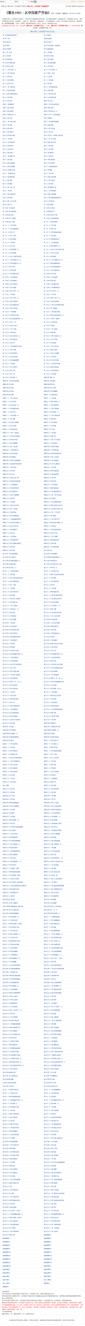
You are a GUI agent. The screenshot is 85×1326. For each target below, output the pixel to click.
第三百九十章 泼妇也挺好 (51, 706)
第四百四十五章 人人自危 (51, 802)
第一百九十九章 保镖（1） (10, 377)
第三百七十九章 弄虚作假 (10, 688)
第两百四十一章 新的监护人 (11, 450)
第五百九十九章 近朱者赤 (51, 1069)
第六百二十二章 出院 (9, 1110)
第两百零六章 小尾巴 (50, 388)
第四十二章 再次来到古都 (51, 104)
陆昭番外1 (47, 1283)
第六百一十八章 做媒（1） (10, 1103)
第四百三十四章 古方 (50, 782)
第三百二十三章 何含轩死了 (11, 592)
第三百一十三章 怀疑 (9, 574)
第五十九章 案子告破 (9, 135)
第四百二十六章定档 (50, 768)
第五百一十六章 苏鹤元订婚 (11, 927)
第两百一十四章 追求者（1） (52, 401)
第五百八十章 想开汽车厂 (10, 1038)
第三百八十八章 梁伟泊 (50, 702)
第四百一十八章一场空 (50, 754)
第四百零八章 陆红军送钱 (51, 737)
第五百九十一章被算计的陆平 (52, 1055)
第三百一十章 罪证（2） (51, 567)
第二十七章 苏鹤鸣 (8, 80)
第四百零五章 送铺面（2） (10, 733)
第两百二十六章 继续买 (50, 422)
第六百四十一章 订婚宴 (50, 1141)
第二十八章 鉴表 (48, 80)
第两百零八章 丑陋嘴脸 (50, 391)
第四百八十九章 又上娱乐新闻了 (53, 879)
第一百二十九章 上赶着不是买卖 (12, 256)
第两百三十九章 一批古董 (10, 446)
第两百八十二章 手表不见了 (52, 519)
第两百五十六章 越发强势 (51, 474)
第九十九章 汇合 (7, 204)
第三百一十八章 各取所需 (51, 581)
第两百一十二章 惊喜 (50, 398)
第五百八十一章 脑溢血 (50, 1038)
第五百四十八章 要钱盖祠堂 (11, 982)
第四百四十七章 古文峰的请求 (52, 806)
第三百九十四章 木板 (50, 713)
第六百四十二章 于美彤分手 (11, 1145)
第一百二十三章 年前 (9, 246)
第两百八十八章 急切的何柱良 (52, 529)
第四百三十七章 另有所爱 (51, 789)
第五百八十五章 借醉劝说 (51, 1044)
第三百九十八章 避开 (50, 719)
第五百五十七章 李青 (50, 996)
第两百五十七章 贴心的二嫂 (11, 477)
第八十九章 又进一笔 (9, 187)
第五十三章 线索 (7, 125)
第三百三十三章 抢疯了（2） (11, 609)
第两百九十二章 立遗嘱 (50, 536)
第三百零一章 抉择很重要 (10, 554)
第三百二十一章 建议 (9, 588)
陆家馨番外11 (48, 1252)
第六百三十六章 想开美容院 (11, 1134)
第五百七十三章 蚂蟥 (50, 1024)
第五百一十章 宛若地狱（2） (11, 917)
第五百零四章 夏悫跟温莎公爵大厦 (13, 906)
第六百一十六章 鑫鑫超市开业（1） (13, 1100)
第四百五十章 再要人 (9, 813)
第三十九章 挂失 (7, 101)
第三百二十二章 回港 (50, 588)
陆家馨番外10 (7, 1252)
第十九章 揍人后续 (8, 66)
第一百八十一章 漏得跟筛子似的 (12, 346)
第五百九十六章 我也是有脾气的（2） (14, 1065)
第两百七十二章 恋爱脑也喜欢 (52, 502)
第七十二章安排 (48, 156)
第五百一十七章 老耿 (50, 927)
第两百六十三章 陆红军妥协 (11, 488)
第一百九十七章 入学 (9, 374)
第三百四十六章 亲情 (50, 630)
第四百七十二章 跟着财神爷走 (11, 851)
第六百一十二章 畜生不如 (10, 1093)
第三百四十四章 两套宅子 (51, 626)
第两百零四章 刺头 (49, 384)
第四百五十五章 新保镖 (50, 820)
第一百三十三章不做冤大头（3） (12, 263)
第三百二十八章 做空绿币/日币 (53, 598)
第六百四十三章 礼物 (50, 1145)
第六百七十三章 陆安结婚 (51, 1197)
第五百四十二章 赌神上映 (10, 972)
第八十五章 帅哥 (7, 180)
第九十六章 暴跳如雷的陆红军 (52, 197)
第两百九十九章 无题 (9, 550)
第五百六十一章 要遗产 (50, 1003)
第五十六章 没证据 (49, 128)
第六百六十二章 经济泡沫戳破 (11, 1179)
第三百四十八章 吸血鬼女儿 (52, 633)
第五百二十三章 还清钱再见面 (52, 937)
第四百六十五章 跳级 (50, 837)
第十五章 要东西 (7, 59)
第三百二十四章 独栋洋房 (51, 592)
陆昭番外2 (6, 1287)
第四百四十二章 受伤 (9, 799)
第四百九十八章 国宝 (9, 896)
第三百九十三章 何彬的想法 (11, 713)
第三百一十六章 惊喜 (50, 578)
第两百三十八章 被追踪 (50, 443)
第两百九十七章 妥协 (9, 547)
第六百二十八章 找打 (9, 1121)
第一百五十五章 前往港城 (10, 301)
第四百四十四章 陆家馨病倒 (11, 802)
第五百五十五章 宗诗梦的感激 (52, 993)
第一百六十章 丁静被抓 (50, 308)
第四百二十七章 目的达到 (10, 771)
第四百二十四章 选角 (50, 764)
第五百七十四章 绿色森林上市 (11, 1027)
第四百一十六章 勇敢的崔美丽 (52, 751)
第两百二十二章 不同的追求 (52, 415)
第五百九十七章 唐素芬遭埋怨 (52, 1065)
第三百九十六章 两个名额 (51, 716)
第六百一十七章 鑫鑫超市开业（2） (54, 1100)
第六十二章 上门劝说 (50, 139)
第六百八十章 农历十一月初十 (12, 1210)
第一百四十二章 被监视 (50, 277)
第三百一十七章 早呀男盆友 (11, 581)
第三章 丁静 (6, 38)
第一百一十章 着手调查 (50, 222)
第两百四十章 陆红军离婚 (51, 446)
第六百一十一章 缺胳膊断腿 (52, 1089)
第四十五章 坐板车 (8, 111)
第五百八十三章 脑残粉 (50, 1041)
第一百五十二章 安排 (50, 294)
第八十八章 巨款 (48, 184)
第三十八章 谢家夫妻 (50, 97)
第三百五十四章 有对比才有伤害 (53, 643)
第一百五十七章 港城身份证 (11, 305)
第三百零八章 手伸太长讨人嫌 (52, 564)
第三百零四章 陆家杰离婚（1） (53, 557)
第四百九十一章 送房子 (50, 882)
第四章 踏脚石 (48, 38)
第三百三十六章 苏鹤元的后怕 (52, 612)
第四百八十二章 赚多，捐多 (11, 868)
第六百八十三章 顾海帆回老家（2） (54, 1214)
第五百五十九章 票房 (50, 1000)
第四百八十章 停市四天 (9, 865)
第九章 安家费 (7, 49)
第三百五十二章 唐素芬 (50, 640)
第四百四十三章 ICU (50, 799)
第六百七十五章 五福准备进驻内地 (54, 1200)
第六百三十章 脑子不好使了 (11, 1124)
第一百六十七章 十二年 (9, 322)
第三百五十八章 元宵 (50, 650)
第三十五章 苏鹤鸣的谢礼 (10, 94)
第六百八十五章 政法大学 (51, 1217)
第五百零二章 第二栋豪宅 (10, 903)
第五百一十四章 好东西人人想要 (12, 923)
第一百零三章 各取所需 (9, 211)
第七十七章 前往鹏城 (9, 166)
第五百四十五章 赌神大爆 (51, 975)
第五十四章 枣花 (48, 125)
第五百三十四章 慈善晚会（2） (12, 958)
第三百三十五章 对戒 (9, 612)
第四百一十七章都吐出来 (10, 754)
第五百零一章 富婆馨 (50, 899)
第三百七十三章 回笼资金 (10, 678)
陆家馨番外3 (47, 1238)
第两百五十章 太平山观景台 (52, 464)
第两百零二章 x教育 (49, 381)
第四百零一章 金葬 (8, 726)
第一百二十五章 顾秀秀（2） (11, 249)
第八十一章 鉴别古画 (9, 173)
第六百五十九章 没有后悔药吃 (52, 1172)
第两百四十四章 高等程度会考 (52, 453)
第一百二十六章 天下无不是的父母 (54, 249)
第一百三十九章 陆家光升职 (11, 273)
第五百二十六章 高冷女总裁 (11, 944)
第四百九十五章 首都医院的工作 (53, 889)
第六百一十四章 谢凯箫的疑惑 (11, 1096)
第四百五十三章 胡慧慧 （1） (52, 816)
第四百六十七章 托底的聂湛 (52, 841)
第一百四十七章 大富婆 (9, 287)
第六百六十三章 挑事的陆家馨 (53, 1179)
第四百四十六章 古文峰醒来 (11, 806)
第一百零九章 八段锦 (9, 222)
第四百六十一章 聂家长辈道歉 (52, 830)
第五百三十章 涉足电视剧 (10, 951)
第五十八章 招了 (48, 132)
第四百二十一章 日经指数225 (11, 761)
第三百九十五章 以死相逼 (10, 716)
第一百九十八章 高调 (50, 374)
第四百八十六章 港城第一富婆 (11, 875)
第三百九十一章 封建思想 (10, 709)
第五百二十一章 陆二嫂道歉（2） (54, 934)
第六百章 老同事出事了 (9, 1072)
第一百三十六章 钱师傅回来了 (52, 267)
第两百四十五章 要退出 (9, 457)
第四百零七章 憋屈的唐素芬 (11, 737)
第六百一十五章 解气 (50, 1096)
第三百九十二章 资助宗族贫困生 (53, 709)
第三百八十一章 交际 (9, 692)
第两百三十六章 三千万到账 (52, 439)
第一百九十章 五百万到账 (51, 360)
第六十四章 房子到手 (50, 142)
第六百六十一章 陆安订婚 (51, 1176)
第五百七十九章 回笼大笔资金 (52, 1034)
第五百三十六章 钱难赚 (9, 962)
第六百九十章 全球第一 (10, 1228)
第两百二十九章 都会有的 (10, 429)
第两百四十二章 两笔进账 (51, 450)
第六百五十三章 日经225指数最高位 (54, 1162)
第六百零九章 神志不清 (50, 1086)
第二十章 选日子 (48, 66)
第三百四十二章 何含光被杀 (52, 623)
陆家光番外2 (47, 1276)
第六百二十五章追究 (50, 1114)
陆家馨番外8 (6, 1248)
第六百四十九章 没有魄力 (51, 1155)
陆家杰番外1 (47, 1266)
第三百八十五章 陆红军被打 (11, 699)
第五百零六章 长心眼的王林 (11, 910)
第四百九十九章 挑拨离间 (51, 896)
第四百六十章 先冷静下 (9, 830)
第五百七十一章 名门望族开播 (52, 1020)
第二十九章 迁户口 (8, 83)
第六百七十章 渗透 (8, 1193)
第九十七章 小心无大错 (9, 201)
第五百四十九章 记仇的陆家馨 (52, 982)
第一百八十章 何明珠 (50, 343)
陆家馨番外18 (7, 1266)
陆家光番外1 (6, 1276)
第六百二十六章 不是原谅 (10, 1117)
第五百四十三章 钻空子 (50, 972)
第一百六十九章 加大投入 (10, 325)
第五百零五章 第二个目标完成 (52, 906)
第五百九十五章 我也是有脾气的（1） (55, 1062)
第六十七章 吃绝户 (8, 149)
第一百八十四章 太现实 (50, 350)
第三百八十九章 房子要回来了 (11, 706)
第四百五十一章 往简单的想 (52, 813)
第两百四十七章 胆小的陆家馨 (11, 460)
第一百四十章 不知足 (50, 273)
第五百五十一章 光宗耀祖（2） (53, 986)
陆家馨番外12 (7, 1255)
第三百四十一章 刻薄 (9, 623)
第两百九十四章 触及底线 (51, 540)
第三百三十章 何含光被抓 (51, 602)
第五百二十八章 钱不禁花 (10, 948)
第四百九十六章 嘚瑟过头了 (11, 892)
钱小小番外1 (47, 1280)
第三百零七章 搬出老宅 (9, 564)
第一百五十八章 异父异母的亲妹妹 (54, 305)
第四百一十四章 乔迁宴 (50, 747)
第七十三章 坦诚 (7, 159)
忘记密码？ (81, 1)
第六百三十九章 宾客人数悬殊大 (53, 1138)
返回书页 (81, 6)
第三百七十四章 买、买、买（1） (54, 678)
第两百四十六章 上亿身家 (51, 457)
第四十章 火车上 (48, 101)
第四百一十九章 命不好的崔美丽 (12, 758)
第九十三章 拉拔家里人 (9, 194)
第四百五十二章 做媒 (9, 816)
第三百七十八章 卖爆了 (50, 685)
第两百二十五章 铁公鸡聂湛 (11, 422)
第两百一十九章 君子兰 (9, 412)
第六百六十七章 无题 (50, 1186)
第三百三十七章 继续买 (9, 616)
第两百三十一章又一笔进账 (11, 433)
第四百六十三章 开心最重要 (52, 834)
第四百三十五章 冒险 (50, 785)
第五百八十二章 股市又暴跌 (11, 1041)
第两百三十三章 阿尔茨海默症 (11, 436)
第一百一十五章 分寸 (9, 232)
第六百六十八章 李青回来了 (11, 1190)
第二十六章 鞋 (48, 76)
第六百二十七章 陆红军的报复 (52, 1117)
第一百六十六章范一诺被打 (52, 318)
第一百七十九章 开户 (9, 343)
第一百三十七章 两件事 (9, 270)
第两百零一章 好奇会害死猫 (11, 381)
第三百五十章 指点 (49, 637)
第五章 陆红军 (7, 42)
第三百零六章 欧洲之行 (50, 560)
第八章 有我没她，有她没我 (52, 45)
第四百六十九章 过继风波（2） (53, 844)
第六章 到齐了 (48, 42)
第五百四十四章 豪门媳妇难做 (11, 975)
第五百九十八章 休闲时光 (10, 1069)
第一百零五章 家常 (8, 215)
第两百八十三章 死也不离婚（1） (12, 522)
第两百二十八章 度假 (50, 426)
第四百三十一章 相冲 (9, 778)
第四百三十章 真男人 (50, 775)
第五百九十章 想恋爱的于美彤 (11, 1055)
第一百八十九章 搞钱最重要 (11, 360)
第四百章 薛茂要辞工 (50, 723)
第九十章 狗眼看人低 (50, 187)
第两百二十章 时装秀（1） (52, 412)
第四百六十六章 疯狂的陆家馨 (11, 841)
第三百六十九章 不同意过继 (11, 671)
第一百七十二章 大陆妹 (50, 329)
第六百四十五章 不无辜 (50, 1148)
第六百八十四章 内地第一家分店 (12, 1217)
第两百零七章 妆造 (8, 391)
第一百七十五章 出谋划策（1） (12, 336)
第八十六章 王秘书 (49, 180)
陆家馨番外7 (47, 1245)
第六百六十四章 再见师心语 (11, 1183)
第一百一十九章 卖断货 (9, 239)
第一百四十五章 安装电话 (10, 284)
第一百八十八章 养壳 (50, 356)
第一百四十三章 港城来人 (10, 280)
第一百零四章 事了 (49, 211)
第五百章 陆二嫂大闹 (9, 899)
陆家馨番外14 (7, 1259)
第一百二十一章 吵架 (9, 242)
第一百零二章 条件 (49, 208)
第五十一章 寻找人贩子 (9, 121)
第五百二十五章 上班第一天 (52, 941)
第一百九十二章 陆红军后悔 (52, 363)
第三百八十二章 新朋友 (50, 692)
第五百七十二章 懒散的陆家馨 (11, 1024)
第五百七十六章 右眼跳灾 (10, 1031)
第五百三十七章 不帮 (50, 962)
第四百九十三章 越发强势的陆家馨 (54, 885)
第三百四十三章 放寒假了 (10, 626)
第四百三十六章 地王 (9, 789)
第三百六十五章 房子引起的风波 (12, 664)
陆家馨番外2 (6, 1238)
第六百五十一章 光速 (50, 1159)
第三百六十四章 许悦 (50, 661)
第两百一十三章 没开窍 (9, 401)
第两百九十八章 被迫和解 (51, 547)
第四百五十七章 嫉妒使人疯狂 (52, 823)
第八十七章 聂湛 (7, 184)
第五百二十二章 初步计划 (10, 937)
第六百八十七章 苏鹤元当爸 (52, 1221)
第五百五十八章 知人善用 (10, 1000)
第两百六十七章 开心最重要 (11, 495)
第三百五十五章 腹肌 (9, 647)
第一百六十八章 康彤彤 (50, 322)
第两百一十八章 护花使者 (51, 408)
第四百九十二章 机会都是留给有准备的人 (15, 885)
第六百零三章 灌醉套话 (50, 1076)
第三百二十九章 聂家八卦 (10, 602)
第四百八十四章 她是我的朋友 (11, 872)
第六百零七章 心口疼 (50, 1083)
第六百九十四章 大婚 (9, 1235)
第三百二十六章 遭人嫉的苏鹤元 (53, 595)
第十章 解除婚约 (48, 49)
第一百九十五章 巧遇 (9, 370)
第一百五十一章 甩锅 (9, 294)
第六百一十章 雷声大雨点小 (11, 1089)
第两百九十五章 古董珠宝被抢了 (12, 543)
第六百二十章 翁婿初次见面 (11, 1107)
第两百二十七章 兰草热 (9, 426)
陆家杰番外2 (6, 1269)
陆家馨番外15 (48, 1259)
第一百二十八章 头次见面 (51, 253)
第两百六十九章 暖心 (9, 498)
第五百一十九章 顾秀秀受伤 (52, 930)
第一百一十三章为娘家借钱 (11, 229)
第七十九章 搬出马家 (9, 170)
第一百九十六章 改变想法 (51, 370)
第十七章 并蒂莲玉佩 (9, 63)
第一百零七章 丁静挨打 (9, 218)
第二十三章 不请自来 (9, 73)
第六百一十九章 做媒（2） (52, 1103)
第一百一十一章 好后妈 (9, 225)
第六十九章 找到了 (8, 152)
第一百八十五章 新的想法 (10, 353)
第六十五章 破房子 (8, 146)
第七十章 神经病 (48, 152)
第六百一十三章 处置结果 (51, 1093)
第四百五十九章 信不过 (50, 827)
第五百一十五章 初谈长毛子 (52, 923)
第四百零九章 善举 (8, 740)
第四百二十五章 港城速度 (10, 768)
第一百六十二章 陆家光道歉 (52, 312)
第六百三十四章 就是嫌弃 (10, 1131)
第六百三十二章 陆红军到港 (11, 1127)
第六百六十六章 (7, 1186)
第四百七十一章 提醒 (50, 847)
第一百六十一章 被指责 (9, 312)
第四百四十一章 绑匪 (50, 796)
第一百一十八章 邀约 (50, 235)
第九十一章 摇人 (7, 190)
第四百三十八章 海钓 (9, 792)
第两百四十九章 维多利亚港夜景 (12, 464)
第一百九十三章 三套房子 (10, 367)
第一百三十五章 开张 (9, 267)
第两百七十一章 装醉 (9, 502)
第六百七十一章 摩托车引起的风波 (54, 1193)
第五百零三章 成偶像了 (50, 903)
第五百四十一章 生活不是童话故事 (54, 968)
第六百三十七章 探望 (50, 1134)
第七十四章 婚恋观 (49, 159)
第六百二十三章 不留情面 (51, 1110)
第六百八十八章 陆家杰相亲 (11, 1224)
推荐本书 (74, 6)
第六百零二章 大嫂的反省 (10, 1076)
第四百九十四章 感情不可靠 (11, 889)
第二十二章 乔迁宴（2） (51, 69)
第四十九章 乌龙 (7, 118)
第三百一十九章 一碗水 (9, 585)
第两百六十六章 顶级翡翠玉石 (52, 491)
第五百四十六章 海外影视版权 (11, 979)
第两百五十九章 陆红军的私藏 (11, 481)
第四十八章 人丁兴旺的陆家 (52, 114)
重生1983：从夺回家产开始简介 (17, 6)
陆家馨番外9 (47, 1248)
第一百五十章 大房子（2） (52, 291)
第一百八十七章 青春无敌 (10, 356)
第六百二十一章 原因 (50, 1107)
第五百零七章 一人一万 (50, 910)
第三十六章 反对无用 (50, 94)
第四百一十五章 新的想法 (10, 751)
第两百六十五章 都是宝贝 (10, 491)
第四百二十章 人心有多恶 (51, 758)
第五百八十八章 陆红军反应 (11, 1051)
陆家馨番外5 (47, 1242)
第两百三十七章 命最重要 (10, 443)
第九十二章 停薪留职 (50, 190)
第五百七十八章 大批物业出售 (11, 1034)
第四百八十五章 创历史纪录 (52, 872)
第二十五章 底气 (7, 76)
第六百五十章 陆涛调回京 (10, 1159)
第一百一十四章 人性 (50, 229)
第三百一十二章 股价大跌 (51, 571)
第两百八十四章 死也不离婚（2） (54, 522)
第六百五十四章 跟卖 (9, 1166)
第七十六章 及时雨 (49, 163)
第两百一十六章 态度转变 (51, 405)
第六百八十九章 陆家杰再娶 (52, 1224)
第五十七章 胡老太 (8, 132)
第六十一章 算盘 (7, 139)
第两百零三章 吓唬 (8, 384)
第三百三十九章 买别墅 (9, 619)
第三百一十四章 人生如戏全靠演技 (54, 574)
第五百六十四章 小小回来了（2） (12, 1010)
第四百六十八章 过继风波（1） (12, 844)
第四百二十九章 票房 (9, 775)
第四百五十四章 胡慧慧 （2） (11, 820)
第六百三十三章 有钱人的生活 (52, 1127)
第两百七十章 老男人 (50, 498)
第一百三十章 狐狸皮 (50, 256)
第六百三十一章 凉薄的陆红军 (52, 1124)
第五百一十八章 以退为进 (10, 930)
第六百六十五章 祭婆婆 (50, 1183)
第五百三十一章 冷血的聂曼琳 (52, 951)
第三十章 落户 (48, 83)
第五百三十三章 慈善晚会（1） (53, 955)
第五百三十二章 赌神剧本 (10, 955)
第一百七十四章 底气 (50, 332)
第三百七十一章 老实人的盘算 (11, 675)
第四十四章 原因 (48, 108)
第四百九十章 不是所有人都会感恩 (13, 882)
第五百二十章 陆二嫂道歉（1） (12, 934)
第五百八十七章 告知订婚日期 (52, 1048)
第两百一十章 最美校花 (50, 394)
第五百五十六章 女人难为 (10, 996)
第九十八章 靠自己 (49, 201)
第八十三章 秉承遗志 (9, 177)
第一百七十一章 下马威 (9, 329)
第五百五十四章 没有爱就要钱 (11, 993)
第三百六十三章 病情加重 (10, 661)
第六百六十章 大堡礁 (9, 1176)
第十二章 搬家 (48, 52)
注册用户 (73, 1)
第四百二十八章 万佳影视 (51, 771)
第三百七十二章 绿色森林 (51, 675)
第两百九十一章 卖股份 (9, 536)
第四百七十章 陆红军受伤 (10, 847)
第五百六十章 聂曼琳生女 (10, 1003)
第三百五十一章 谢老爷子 (10, 640)
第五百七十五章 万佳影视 (51, 1027)
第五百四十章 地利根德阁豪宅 (11, 968)
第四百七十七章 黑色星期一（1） (54, 858)
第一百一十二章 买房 (50, 225)
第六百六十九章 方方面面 (51, 1190)
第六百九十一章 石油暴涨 (51, 1228)
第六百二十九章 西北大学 (51, 1121)
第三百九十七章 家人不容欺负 (11, 719)
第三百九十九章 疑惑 (9, 723)
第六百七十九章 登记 (50, 1207)
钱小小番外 (6, 785)
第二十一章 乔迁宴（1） (10, 69)
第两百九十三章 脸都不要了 (11, 540)
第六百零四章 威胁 (8, 1079)
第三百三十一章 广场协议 (10, 605)
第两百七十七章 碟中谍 (9, 512)
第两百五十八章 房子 (50, 477)
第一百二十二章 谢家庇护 (51, 242)
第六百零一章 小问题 (50, 1072)
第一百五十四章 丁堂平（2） (52, 298)
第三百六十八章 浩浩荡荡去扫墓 (53, 668)
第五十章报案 (48, 118)
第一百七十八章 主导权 (50, 339)
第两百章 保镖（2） (50, 377)
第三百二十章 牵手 (49, 585)
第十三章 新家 (7, 56)
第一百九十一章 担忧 (9, 363)
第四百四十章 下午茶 (9, 796)
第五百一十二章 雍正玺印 (10, 920)
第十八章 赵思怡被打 (50, 63)
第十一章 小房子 (7, 52)
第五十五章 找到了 (8, 128)
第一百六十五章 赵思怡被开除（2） (13, 318)
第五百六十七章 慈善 (50, 1013)
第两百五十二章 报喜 (50, 467)
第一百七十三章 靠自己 (9, 332)
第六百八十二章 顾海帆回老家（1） (13, 1214)
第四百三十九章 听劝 (50, 792)
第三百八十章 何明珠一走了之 (52, 688)
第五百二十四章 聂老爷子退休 (11, 941)
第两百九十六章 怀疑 (50, 543)
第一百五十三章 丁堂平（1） (11, 298)
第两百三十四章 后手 (50, 436)
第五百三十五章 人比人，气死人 (53, 958)
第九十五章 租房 (7, 197)
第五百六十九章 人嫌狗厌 (51, 1017)
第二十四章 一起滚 (49, 73)
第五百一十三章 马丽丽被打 (52, 920)
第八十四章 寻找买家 (50, 177)
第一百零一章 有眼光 (9, 208)
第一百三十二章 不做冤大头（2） (54, 260)
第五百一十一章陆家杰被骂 (52, 917)
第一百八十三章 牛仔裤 (9, 350)
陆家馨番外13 (48, 1255)
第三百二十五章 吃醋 (9, 595)
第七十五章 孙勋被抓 (9, 163)
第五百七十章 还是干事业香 (11, 1020)
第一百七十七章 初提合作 (10, 339)
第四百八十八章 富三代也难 (11, 879)
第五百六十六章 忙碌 (9, 1013)
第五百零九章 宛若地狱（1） (52, 913)
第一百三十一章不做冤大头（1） (12, 260)
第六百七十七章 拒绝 (50, 1204)
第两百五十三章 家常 (9, 471)
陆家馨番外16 (7, 1262)
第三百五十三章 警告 (9, 643)
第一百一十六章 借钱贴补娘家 (52, 232)
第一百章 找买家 (48, 204)
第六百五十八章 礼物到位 (10, 1172)
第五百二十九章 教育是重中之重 (53, 948)
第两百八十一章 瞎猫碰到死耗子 (12, 519)
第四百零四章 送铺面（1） (52, 730)
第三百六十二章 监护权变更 (52, 657)
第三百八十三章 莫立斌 (9, 695)
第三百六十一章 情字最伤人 (11, 657)
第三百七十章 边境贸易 (50, 671)
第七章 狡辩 (6, 45)
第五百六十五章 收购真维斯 (52, 1010)
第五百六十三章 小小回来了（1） (54, 1006)
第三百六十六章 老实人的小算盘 (53, 664)
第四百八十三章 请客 (50, 868)
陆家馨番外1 (47, 1235)
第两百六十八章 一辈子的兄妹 (52, 495)
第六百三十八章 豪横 (9, 1138)
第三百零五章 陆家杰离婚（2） (12, 560)
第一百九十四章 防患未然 (51, 367)
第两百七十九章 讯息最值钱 (11, 516)
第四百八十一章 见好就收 (51, 865)
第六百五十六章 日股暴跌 (10, 1169)
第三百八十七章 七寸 (9, 702)
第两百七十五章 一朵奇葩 (10, 509)
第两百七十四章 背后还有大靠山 (53, 505)
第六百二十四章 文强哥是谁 (11, 1114)
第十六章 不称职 (48, 59)
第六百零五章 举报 (49, 1079)
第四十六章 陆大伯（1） (51, 111)
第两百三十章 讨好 (49, 429)
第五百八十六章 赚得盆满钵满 (11, 1048)
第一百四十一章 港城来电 (10, 277)
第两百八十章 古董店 (50, 516)
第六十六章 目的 (48, 146)
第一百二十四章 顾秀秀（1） (52, 246)
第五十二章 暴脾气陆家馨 (51, 121)
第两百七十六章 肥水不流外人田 (53, 509)
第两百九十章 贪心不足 (50, 533)
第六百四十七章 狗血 (50, 1152)
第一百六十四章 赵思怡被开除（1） (54, 315)
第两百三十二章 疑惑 (50, 433)
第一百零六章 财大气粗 (50, 215)
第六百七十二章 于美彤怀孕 (11, 1197)
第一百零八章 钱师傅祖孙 (51, 218)
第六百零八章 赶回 (8, 1086)
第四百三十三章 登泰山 (9, 782)
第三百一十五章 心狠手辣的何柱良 (13, 578)
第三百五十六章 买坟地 (50, 647)
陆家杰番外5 (47, 1273)
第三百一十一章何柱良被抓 (11, 571)
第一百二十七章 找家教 (9, 253)
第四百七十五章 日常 (50, 854)
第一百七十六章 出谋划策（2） (53, 336)
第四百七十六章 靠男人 (9, 858)
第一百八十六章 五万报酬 (51, 353)
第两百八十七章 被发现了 (10, 529)
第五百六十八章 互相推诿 (10, 1017)
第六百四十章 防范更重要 (10, 1141)
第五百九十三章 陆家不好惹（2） (54, 1058)
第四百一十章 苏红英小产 (51, 740)
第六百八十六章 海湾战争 (10, 1221)
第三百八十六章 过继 (50, 699)
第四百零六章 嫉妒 (49, 733)
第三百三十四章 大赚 (50, 609)
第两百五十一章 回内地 (9, 467)
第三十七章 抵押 (7, 97)
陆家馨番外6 (6, 1245)
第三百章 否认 (48, 550)
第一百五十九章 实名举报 (10, 308)
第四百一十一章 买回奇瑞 (10, 744)
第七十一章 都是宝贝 (9, 156)
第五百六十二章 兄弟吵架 (10, 1006)
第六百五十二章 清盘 (9, 1162)
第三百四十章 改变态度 (50, 619)
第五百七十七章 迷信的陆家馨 (52, 1031)
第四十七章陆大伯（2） (10, 114)
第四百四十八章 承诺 (9, 809)
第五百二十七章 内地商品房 (52, 944)
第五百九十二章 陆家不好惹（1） (12, 1058)
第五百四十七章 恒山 (50, 979)
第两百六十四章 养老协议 (51, 488)
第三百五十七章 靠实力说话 (11, 650)
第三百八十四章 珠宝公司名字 (52, 695)
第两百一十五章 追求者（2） (11, 405)
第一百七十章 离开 (49, 325)
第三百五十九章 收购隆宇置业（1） (13, 654)
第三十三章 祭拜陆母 (9, 90)
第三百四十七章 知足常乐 (10, 633)
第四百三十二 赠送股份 (50, 778)
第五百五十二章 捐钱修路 (10, 989)
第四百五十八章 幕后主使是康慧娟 (13, 827)
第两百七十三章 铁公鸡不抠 (11, 505)
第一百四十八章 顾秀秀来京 (52, 287)
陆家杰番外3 (47, 1269)
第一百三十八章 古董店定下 (52, 270)
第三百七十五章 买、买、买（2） (12, 681)
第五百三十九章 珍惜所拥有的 (52, 965)
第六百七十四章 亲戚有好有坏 (11, 1200)
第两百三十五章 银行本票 (10, 439)
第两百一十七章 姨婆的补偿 (11, 408)
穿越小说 (4, 6)
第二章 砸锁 (47, 35)
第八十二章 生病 (48, 173)
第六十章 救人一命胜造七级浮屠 (53, 135)
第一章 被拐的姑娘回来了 (10, 35)
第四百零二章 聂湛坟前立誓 (52, 726)
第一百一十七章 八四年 (9, 235)
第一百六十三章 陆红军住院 (11, 315)
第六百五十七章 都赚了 (50, 1169)
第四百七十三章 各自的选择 (52, 851)
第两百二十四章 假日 (50, 419)
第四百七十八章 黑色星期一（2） (12, 861)
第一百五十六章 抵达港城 (51, 301)
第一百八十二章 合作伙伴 (51, 346)
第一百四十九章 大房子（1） (11, 291)
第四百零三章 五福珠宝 (9, 730)
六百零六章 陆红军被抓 (9, 1083)
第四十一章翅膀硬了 (9, 104)
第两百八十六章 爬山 (50, 526)
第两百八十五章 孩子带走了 (11, 526)
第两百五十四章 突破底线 (51, 471)
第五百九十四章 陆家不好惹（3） (12, 1062)
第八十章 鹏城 (48, 170)
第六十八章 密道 (48, 149)
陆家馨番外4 (6, 1242)
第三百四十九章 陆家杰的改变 (11, 637)
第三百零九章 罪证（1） (10, 567)
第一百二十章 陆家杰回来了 (52, 239)
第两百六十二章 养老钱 (50, 484)
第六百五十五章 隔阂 (50, 1166)
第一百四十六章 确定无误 (51, 284)
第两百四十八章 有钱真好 (51, 460)
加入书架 (68, 6)
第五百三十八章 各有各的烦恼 (11, 965)
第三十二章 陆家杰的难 (50, 87)
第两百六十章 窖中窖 (50, 481)
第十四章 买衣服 (48, 56)
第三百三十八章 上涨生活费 (52, 616)
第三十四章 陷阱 (48, 90)
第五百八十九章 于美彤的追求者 (53, 1051)
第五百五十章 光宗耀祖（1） (11, 986)
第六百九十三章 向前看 (51, 1231)
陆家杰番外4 (6, 1273)
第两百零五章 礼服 (8, 388)
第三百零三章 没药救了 (9, 557)
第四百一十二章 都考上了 (51, 744)
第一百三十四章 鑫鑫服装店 (52, 263)
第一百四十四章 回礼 (50, 280)
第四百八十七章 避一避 (50, 875)
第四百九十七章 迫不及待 (51, 892)
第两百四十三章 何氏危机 (10, 453)
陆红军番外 (6, 1280)
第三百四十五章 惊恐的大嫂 (11, 630)
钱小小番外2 (6, 1283)
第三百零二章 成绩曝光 (50, 554)
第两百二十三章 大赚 (9, 419)
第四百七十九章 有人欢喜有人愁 (53, 861)
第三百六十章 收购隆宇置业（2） (54, 654)
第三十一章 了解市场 (9, 87)
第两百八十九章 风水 (9, 533)
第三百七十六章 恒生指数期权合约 (54, 681)
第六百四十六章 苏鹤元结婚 (11, 1152)
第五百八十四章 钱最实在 (10, 1044)
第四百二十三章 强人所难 (10, 764)
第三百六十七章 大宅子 (9, 668)
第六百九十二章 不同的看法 (11, 1231)
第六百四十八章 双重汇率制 (11, 1155)
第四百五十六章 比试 (9, 823)
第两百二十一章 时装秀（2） (11, 415)
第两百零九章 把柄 (8, 394)
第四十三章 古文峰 (8, 108)
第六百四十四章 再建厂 (9, 1148)
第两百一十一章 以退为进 (10, 398)
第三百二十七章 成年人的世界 (11, 598)
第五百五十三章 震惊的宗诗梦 (52, 989)
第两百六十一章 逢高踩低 (10, 484)
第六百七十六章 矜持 (9, 1204)
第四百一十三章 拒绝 (9, 747)
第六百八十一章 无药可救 (51, 1210)
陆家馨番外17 (48, 1262)
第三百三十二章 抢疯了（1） (52, 605)
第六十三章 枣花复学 (9, 142)
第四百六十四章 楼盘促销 (10, 837)
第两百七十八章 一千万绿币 (52, 512)
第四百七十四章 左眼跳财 (10, 854)
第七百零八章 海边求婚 (9, 1207)
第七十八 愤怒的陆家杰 (50, 166)
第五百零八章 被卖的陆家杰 (11, 913)
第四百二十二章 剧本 (50, 761)
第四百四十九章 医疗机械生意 (52, 809)
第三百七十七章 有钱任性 (10, 685)
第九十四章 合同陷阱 (50, 194)
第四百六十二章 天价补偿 (10, 834)
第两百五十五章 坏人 (9, 474)
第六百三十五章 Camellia (51, 1131)
